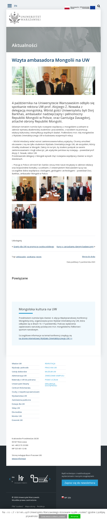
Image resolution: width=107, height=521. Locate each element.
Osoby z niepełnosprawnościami (25, 392)
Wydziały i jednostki (20, 367)
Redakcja (41, 506)
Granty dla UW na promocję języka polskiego (34, 246)
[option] (21, 479)
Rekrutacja (50, 363)
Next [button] (51, 479)
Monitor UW (17, 416)
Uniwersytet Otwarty (20, 383)
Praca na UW (51, 367)
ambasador (21, 256)
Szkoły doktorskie (19, 371)
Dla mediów (17, 412)
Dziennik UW (17, 420)
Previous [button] (8, 479)
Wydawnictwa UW (19, 396)
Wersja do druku (88, 256)
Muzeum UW (50, 371)
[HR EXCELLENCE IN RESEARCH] (21, 479)
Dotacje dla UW (18, 404)
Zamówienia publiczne (21, 400)
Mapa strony (30, 506)
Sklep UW (16, 408)
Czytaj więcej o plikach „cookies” (53, 516)
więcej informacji (19, 458)
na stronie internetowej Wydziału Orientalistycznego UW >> (45, 338)
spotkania (31, 256)
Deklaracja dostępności (51, 384)
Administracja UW (19, 375)
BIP (66, 497)
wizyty (39, 256)
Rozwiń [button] (9, 5)
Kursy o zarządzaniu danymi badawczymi (75, 246)
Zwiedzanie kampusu (54, 375)
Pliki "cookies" (17, 506)
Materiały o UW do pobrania (24, 379)
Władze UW (17, 363)
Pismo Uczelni (51, 379)
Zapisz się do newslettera (80, 482)
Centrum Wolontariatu (21, 388)
